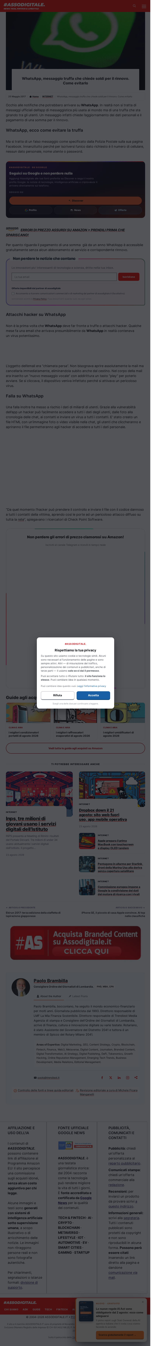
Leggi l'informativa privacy (91, 686)
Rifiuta (57, 695)
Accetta (93, 695)
